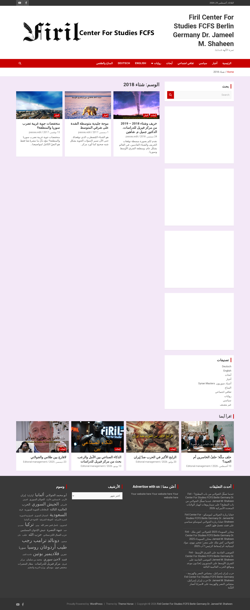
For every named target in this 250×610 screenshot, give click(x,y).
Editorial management (198, 466)
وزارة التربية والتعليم (36, 567)
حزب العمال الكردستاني (55, 535)
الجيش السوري (45, 504)
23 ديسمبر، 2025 (57, 461)
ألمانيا (39, 495)
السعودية (58, 514)
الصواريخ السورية (26, 515)
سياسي (203, 63)
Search (170, 95)
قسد (64, 559)
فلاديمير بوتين (46, 553)
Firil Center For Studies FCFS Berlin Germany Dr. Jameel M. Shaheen (194, 603)
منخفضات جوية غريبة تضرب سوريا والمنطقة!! (41, 126)
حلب (24, 535)
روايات (157, 63)
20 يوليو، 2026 (169, 461)
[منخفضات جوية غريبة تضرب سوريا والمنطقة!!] (39, 105)
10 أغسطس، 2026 (221, 466)
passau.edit (132, 136)
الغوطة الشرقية (46, 519)
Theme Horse (126, 603)
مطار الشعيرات (25, 563)
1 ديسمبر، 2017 (101, 132)
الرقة (21, 510)
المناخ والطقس (104, 63)
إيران (23, 495)
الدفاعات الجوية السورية (36, 509)
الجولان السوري (37, 499)
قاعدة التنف (26, 554)
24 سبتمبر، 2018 (148, 136)
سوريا (22, 547)
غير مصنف (225, 404)
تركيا (29, 524)
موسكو (50, 567)
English (140, 63)
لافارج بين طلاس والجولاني (48, 457)
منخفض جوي (61, 567)
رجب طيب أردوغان (44, 544)
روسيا (32, 547)
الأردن (64, 499)
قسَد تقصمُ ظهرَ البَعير (217, 525)
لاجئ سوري (52, 559)
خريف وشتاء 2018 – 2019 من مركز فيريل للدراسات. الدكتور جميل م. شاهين (139, 128)
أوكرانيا (30, 495)
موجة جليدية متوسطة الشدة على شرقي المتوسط (90, 126)
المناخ (228, 387)
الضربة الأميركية (61, 520)
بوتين (37, 525)
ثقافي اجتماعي (186, 63)
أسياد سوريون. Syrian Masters (214, 383)
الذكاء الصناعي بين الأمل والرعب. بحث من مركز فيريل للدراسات (99, 459)
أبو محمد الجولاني (56, 495)
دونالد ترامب (46, 540)
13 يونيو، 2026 (114, 466)
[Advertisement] (205, 134)
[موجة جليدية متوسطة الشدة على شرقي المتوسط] (88, 105)
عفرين (64, 554)
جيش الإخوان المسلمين (32, 530)
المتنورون (63, 525)
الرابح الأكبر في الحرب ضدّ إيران (155, 457)
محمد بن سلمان (34, 559)
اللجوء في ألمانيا (31, 519)
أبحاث (169, 63)
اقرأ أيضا (225, 416)
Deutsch (124, 63)
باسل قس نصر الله (49, 525)
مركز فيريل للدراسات (47, 563)
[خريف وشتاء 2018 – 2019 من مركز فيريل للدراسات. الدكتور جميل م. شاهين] (136, 105)
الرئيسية (226, 63)
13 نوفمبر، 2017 (51, 132)
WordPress (96, 603)
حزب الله (35, 534)
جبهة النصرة (54, 530)
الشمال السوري (41, 515)
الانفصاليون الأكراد (53, 500)
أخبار (214, 63)
